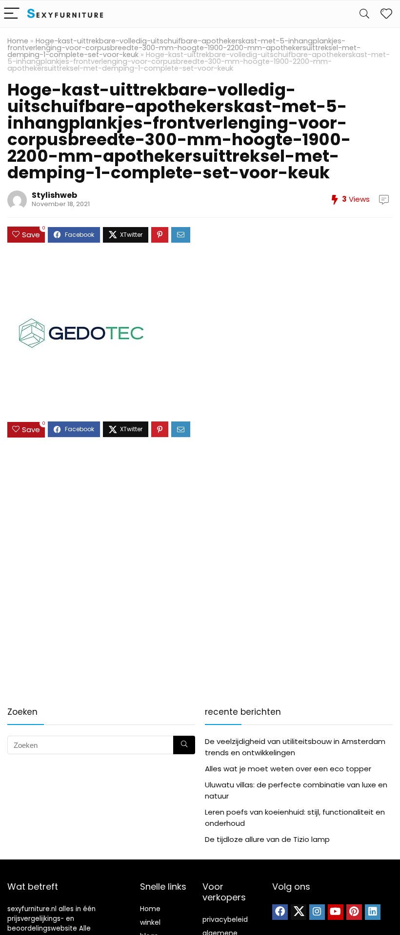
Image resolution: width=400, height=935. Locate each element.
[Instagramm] (317, 912)
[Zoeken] (184, 745)
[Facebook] (280, 912)
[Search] (364, 14)
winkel (150, 922)
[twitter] (298, 912)
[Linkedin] (372, 912)
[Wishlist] (386, 14)
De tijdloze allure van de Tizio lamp (267, 839)
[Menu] (11, 14)
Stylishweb (54, 195)
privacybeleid (225, 919)
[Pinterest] (354, 912)
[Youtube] (335, 912)
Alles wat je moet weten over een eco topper (288, 768)
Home (17, 41)
